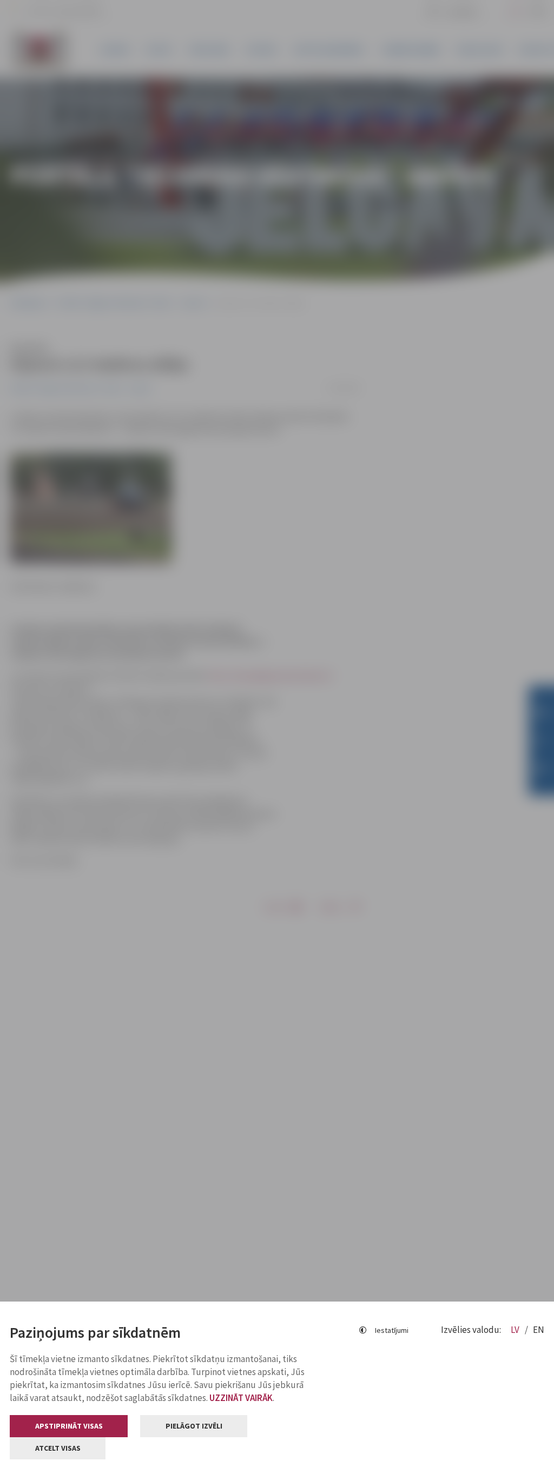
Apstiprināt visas (69, 1426)
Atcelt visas (58, 1448)
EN (538, 1330)
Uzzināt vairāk (241, 1398)
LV (516, 1330)
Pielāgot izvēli (194, 1426)
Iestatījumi (391, 1330)
